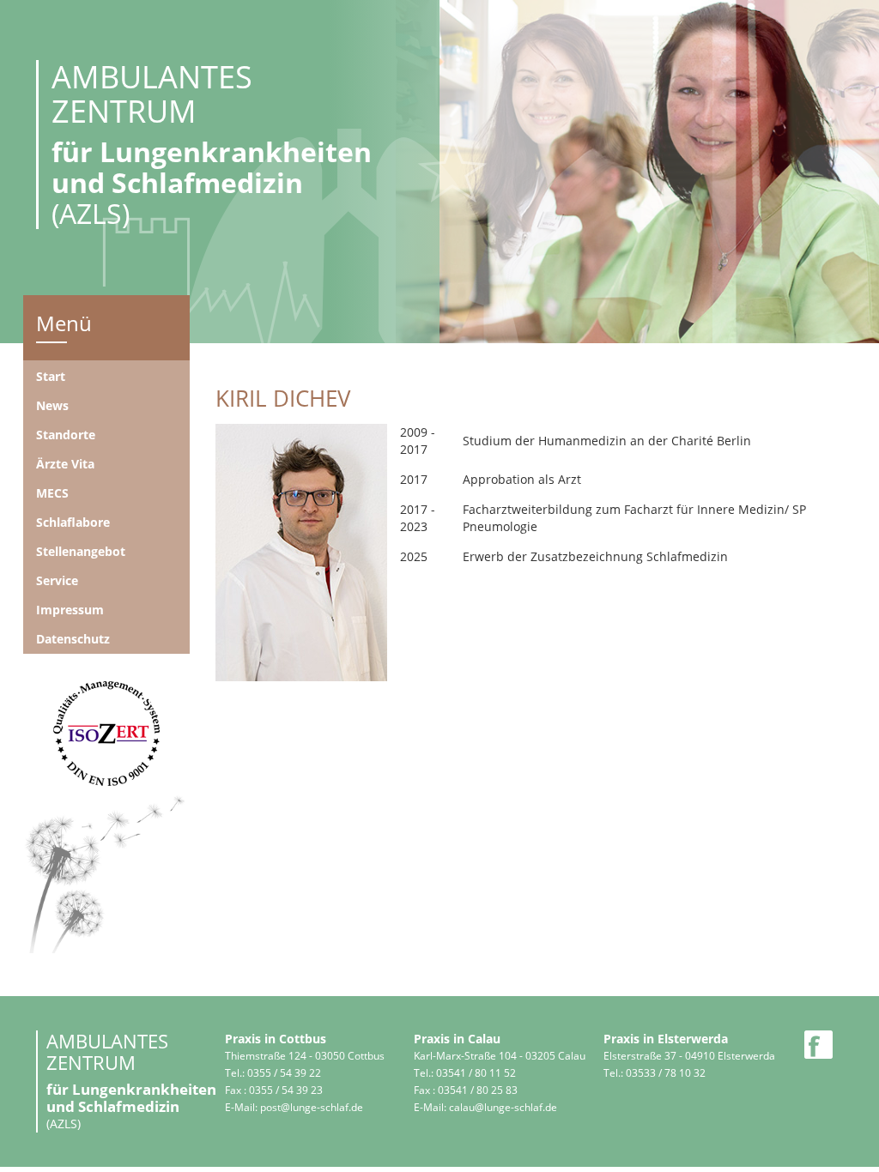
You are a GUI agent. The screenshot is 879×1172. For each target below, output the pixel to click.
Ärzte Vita (65, 464)
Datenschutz (73, 639)
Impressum (70, 609)
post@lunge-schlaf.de (311, 1107)
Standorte (65, 434)
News (52, 405)
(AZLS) (212, 144)
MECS (52, 493)
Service (57, 580)
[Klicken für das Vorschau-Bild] (301, 550)
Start (50, 376)
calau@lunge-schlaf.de (503, 1107)
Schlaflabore (73, 522)
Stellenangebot (80, 551)
